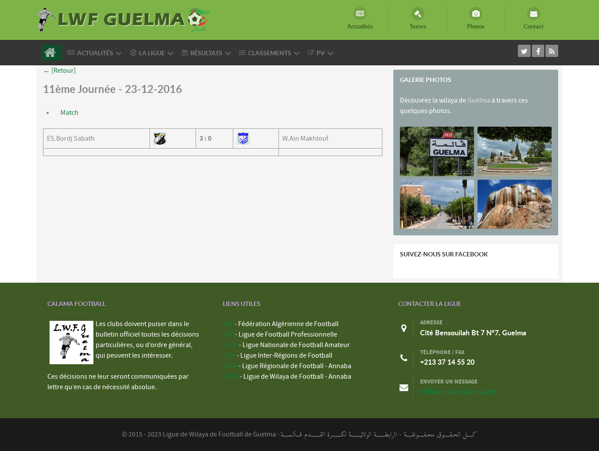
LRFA (230, 366)
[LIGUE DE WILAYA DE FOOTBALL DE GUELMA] (124, 19)
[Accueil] (51, 52)
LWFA (231, 376)
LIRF (229, 355)
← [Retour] (59, 71)
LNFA (230, 345)
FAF (228, 324)
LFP (228, 334)
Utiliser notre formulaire (458, 391)
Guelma (478, 100)
